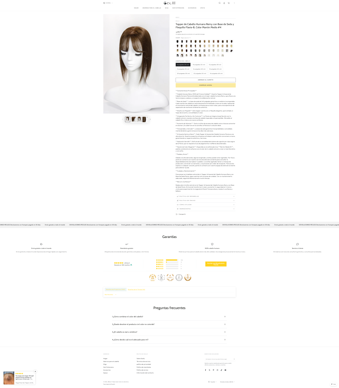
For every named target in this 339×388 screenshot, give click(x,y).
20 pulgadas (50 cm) (183, 73)
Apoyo (105, 373)
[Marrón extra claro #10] (204, 41)
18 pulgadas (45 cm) (215, 69)
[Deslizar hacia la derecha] (150, 119)
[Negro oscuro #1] (177, 41)
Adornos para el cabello (111, 361)
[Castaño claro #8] (200, 41)
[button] (219, 3)
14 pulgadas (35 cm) (183, 69)
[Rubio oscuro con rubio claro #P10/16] (213, 46)
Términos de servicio (143, 361)
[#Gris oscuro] (191, 50)
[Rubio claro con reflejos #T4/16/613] (177, 50)
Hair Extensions (108, 367)
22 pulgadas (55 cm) (200, 73)
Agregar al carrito (205, 80)
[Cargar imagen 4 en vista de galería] (145, 119)
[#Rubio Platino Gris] (231, 46)
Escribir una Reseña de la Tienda (215, 264)
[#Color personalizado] (227, 50)
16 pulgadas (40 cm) (199, 69)
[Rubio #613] (204, 46)
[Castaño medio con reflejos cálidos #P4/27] (200, 46)
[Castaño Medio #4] (191, 41)
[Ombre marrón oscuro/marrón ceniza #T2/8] (186, 46)
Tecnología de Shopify (109, 384)
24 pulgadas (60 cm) (216, 73)
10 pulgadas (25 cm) (199, 64)
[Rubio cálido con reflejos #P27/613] (222, 46)
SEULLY (178, 21)
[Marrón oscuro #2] (186, 41)
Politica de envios (142, 370)
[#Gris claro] (195, 50)
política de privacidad (144, 364)
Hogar (105, 358)
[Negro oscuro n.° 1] (177, 55)
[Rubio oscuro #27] (209, 41)
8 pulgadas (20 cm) (183, 64)
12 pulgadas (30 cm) (215, 64)
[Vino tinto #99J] (186, 50)
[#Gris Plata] (209, 46)
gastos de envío (182, 34)
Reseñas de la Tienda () (136, 289)
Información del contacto (145, 373)
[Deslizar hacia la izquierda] (122, 119)
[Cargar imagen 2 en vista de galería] (133, 119)
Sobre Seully (141, 358)
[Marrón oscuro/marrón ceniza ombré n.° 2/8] (222, 41)
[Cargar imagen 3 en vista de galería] (139, 119)
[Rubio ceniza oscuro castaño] (227, 41)
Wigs (105, 364)
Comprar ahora (205, 85)
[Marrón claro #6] (195, 41)
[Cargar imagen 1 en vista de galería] (127, 119)
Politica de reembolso (144, 367)
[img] (123, 263)
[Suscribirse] (235, 359)
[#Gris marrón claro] (200, 50)
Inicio (177, 17)
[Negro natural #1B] (182, 41)
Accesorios (107, 370)
